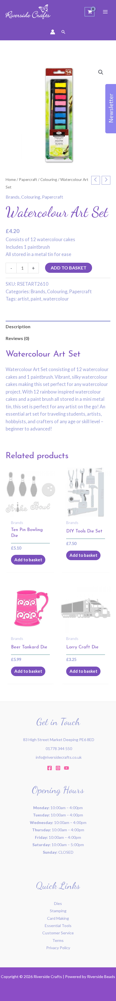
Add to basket (68, 267)
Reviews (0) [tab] (17, 338)
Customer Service (58, 932)
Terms (58, 940)
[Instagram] (58, 767)
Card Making (58, 918)
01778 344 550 (59, 748)
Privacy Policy (58, 947)
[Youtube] (66, 767)
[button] (63, 31)
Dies (58, 903)
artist (23, 298)
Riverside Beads (101, 976)
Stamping (58, 910)
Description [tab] (18, 326)
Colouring (48, 179)
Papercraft (28, 179)
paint (36, 298)
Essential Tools (58, 925)
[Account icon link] (52, 31)
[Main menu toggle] (105, 12)
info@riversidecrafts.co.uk (59, 757)
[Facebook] (49, 767)
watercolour (56, 298)
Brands (12, 196)
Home (11, 179)
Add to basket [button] (28, 559)
